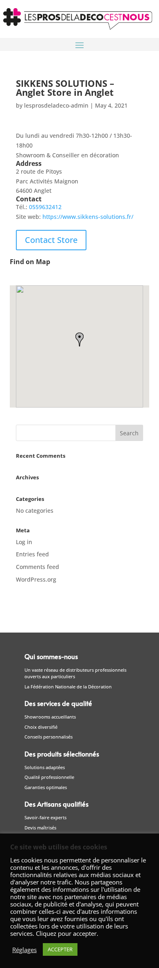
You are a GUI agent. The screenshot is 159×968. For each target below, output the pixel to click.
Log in (24, 542)
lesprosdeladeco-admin (56, 105)
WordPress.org (36, 579)
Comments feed (37, 567)
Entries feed (32, 554)
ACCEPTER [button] (60, 949)
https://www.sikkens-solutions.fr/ (87, 217)
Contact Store (51, 239)
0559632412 (45, 207)
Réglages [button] (24, 949)
